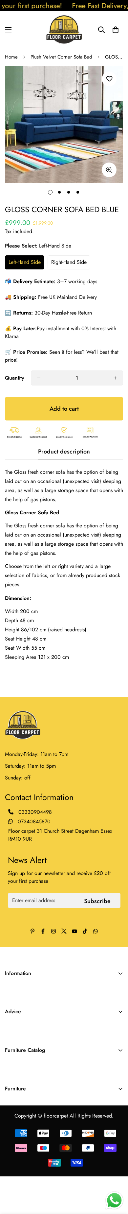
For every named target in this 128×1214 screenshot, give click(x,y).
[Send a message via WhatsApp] (114, 1200)
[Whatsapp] (95, 931)
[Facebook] (43, 931)
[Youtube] (74, 931)
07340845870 (33, 821)
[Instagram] (53, 931)
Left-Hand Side (25, 262)
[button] (115, 29)
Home (11, 56)
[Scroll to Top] (116, 1179)
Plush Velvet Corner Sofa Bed (61, 56)
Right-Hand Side (69, 262)
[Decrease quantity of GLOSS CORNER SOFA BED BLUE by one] (38, 378)
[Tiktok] (85, 931)
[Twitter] (64, 931)
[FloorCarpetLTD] (64, 29)
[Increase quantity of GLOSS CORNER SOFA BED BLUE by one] (115, 378)
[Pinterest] (32, 931)
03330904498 (35, 812)
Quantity (14, 378)
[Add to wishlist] (109, 79)
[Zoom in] (109, 169)
